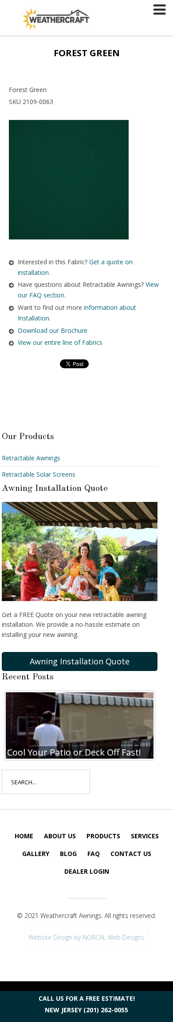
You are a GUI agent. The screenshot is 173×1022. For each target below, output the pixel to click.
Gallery (35, 853)
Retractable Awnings (31, 458)
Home (24, 836)
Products (103, 836)
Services (145, 836)
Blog (68, 853)
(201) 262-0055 (105, 1010)
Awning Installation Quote (80, 661)
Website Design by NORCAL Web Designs (86, 937)
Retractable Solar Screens (38, 474)
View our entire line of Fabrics (60, 342)
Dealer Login (86, 871)
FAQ (93, 853)
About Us (60, 836)
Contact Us (130, 853)
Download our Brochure (52, 330)
